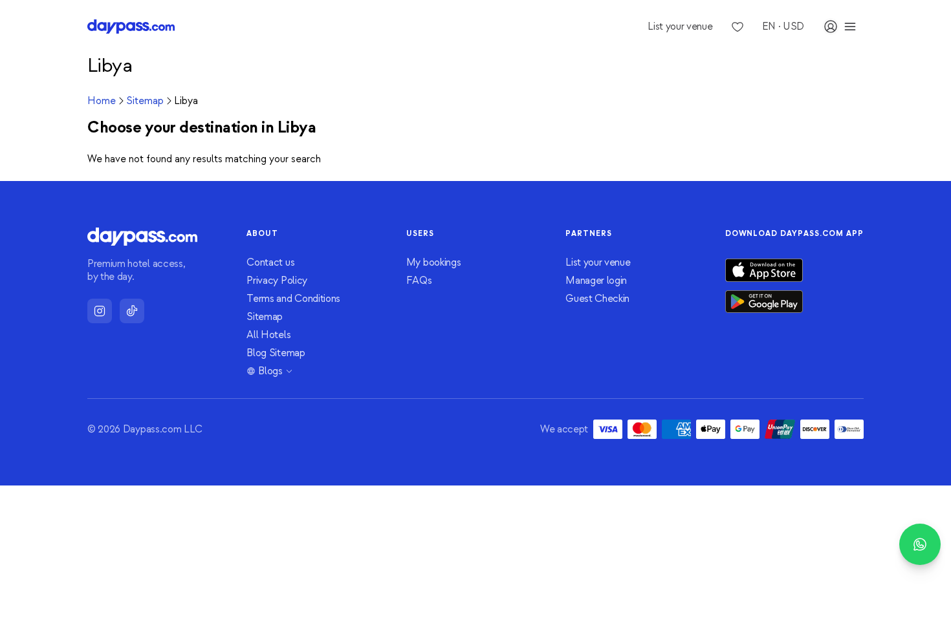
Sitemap (145, 100)
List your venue (597, 262)
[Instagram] (99, 311)
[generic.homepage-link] (131, 26)
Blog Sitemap (275, 352)
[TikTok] (132, 311)
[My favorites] (737, 26)
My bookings (433, 262)
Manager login (596, 280)
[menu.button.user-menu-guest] (840, 26)
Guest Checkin (597, 298)
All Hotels (268, 334)
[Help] (920, 544)
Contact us (270, 262)
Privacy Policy (276, 280)
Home (101, 100)
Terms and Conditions (293, 298)
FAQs (419, 280)
